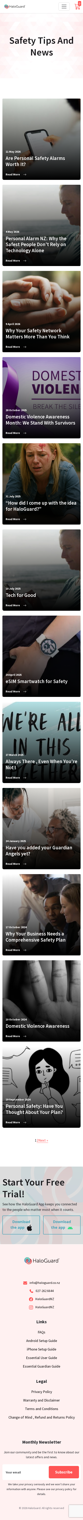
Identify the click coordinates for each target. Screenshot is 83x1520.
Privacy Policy (41, 1391)
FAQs (41, 1332)
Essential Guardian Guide (41, 1366)
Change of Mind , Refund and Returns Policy (41, 1417)
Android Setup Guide (41, 1340)
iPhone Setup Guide (41, 1349)
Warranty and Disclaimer (41, 1400)
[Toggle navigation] (64, 6)
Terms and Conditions (41, 1408)
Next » (43, 1140)
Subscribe (64, 1472)
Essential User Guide (41, 1357)
